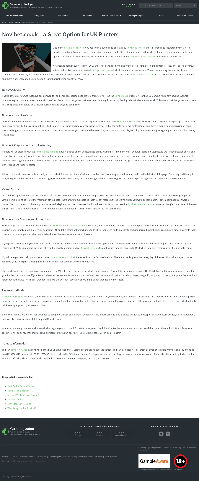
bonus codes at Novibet (63, 257)
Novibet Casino (122, 95)
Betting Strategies (136, 15)
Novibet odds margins (46, 151)
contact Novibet (19, 349)
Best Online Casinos (185, 15)
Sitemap (5, 456)
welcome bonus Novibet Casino (69, 225)
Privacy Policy (43, 456)
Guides (160, 15)
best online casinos (74, 47)
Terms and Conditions (27, 456)
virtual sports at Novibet (101, 70)
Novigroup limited (136, 47)
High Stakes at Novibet (19, 403)
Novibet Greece (15, 399)
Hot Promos (87, 15)
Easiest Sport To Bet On (111, 15)
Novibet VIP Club (89, 247)
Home (4, 22)
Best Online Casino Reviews (21, 386)
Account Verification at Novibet (23, 395)
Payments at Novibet (12, 296)
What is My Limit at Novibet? (21, 408)
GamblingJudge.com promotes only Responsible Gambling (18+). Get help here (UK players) (84, 456)
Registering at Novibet (142, 74)
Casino (10, 22)
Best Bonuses (63, 15)
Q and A (14, 456)
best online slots (126, 121)
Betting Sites (38, 15)
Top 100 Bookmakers (14, 15)
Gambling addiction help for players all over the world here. (23, 461)
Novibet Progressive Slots (20, 390)
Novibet (17, 22)
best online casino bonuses (141, 56)
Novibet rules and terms (140, 204)
